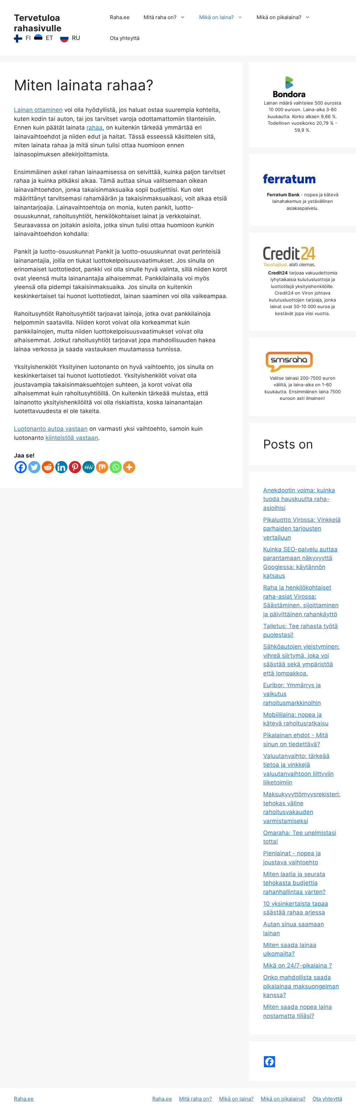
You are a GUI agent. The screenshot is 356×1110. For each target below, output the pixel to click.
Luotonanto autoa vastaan (51, 428)
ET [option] (49, 37)
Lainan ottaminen (38, 109)
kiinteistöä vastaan (72, 437)
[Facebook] (21, 467)
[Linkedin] (61, 467)
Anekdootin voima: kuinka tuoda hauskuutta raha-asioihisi (299, 499)
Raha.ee (120, 17)
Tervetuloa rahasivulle (38, 23)
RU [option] (76, 37)
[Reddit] (48, 467)
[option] (44, 38)
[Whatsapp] (116, 467)
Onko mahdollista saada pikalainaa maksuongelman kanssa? (301, 986)
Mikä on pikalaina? (279, 17)
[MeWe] (88, 467)
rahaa (95, 127)
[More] (129, 467)
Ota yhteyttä (124, 38)
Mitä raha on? (160, 17)
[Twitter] (34, 467)
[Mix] (102, 467)
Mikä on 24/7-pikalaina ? (297, 965)
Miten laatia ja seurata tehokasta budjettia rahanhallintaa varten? (294, 883)
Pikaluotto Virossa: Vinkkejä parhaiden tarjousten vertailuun (302, 528)
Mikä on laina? (216, 17)
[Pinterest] (75, 467)
